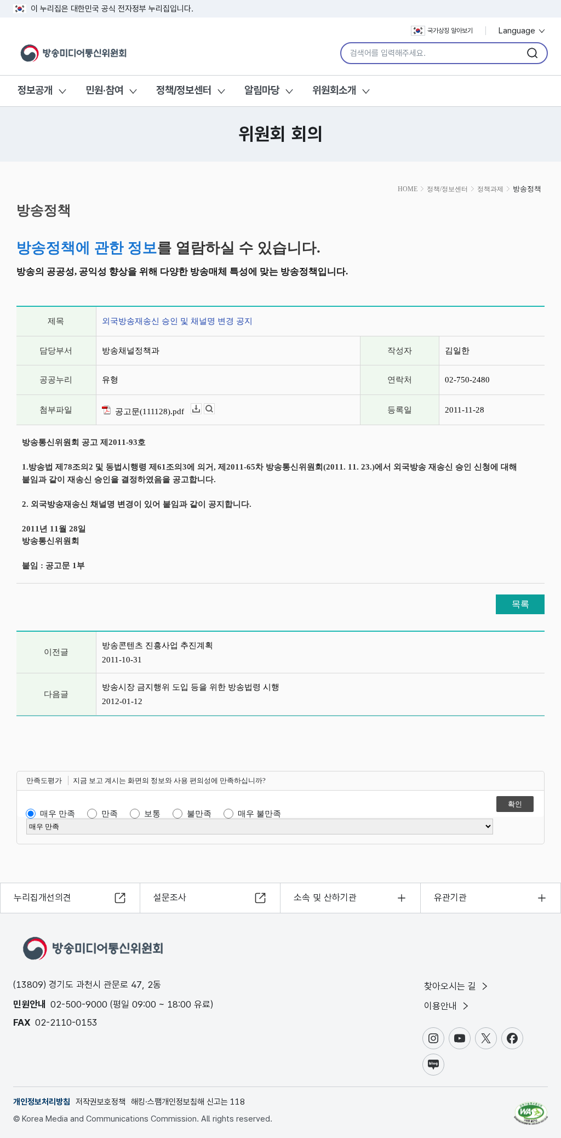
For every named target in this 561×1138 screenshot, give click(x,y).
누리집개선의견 (42, 897)
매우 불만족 (259, 813)
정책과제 (490, 189)
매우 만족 (57, 813)
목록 (520, 604)
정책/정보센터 (183, 90)
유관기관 (450, 897)
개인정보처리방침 (41, 1102)
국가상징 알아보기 (450, 31)
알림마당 (261, 90)
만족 (109, 813)
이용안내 (442, 1005)
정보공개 (35, 90)
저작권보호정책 (100, 1102)
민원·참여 (104, 90)
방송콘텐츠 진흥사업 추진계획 (157, 645)
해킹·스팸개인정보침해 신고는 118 (188, 1102)
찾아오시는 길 (451, 986)
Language (518, 31)
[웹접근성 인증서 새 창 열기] (531, 1108)
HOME (407, 189)
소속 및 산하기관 (325, 897)
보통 (152, 813)
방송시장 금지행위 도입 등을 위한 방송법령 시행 (190, 687)
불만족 (199, 813)
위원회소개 (334, 90)
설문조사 (169, 897)
